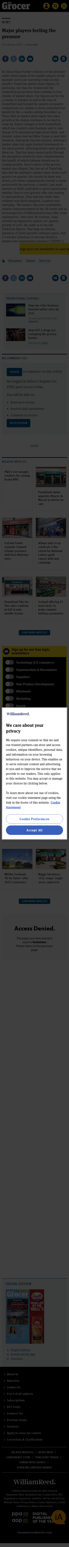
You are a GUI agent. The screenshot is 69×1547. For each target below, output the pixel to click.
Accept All (34, 830)
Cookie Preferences (34, 819)
